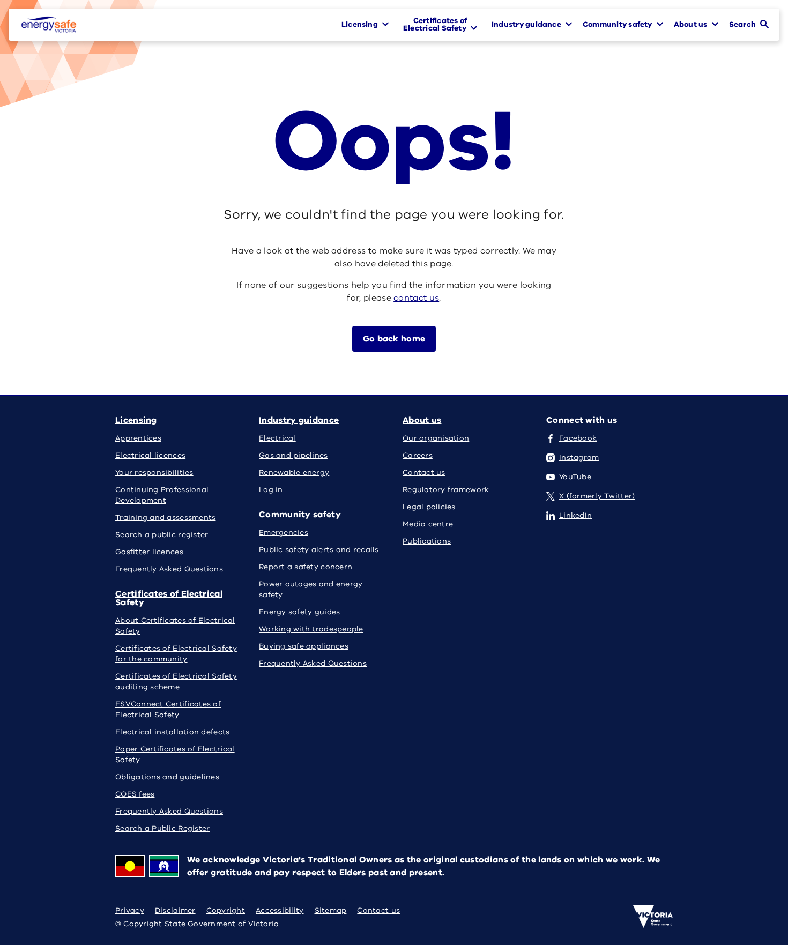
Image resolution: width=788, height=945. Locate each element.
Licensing (136, 420)
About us (422, 420)
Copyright (225, 910)
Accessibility (280, 910)
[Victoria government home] (653, 916)
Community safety (300, 514)
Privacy (129, 910)
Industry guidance (299, 420)
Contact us (378, 910)
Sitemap (331, 910)
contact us (416, 298)
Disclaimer (175, 910)
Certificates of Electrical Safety (168, 598)
